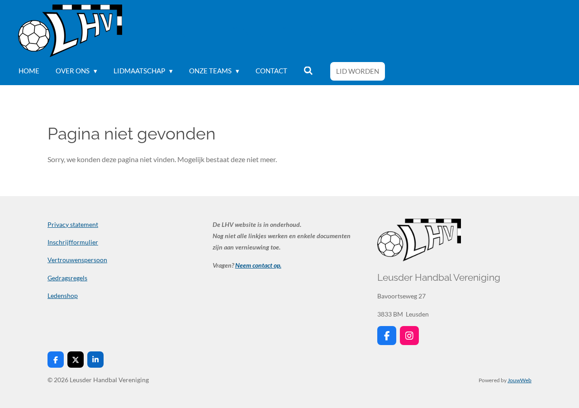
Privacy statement (72, 224)
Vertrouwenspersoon (77, 260)
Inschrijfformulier (72, 242)
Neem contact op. (258, 265)
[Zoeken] (308, 71)
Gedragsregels (67, 278)
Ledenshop (62, 295)
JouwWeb (520, 380)
